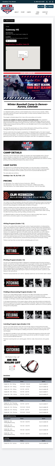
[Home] (7, 9)
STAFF (23, 12)
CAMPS (29, 12)
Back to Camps (10, 20)
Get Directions (12, 41)
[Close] (26, 52)
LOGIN (42, 6)
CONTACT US (45, 12)
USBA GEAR (37, 12)
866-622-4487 (40, 1)
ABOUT (17, 12)
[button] (22, 59)
